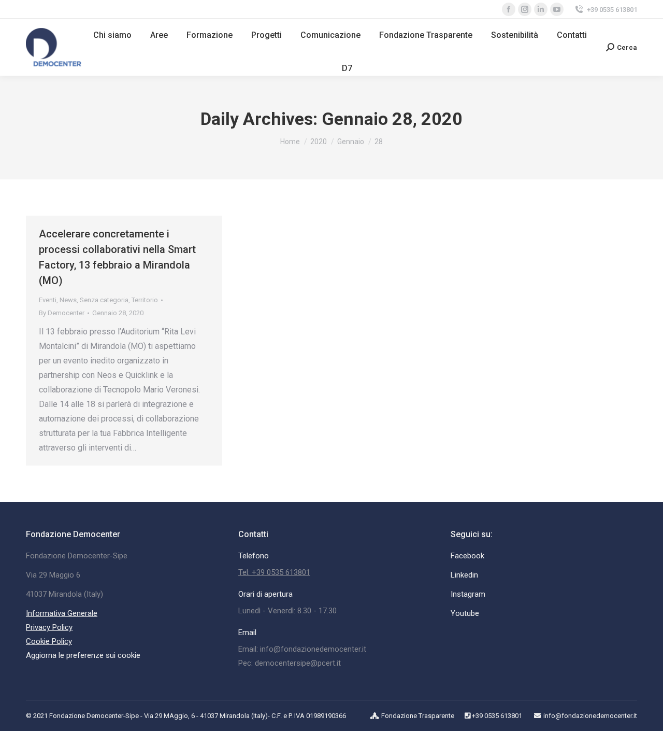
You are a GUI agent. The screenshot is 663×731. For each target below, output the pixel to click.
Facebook (467, 555)
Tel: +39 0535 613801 (274, 572)
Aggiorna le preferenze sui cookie (83, 655)
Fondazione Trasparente (417, 716)
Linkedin (464, 575)
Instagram (468, 594)
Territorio (145, 300)
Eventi (47, 300)
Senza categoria (104, 300)
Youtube (465, 613)
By (61, 313)
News (68, 300)
